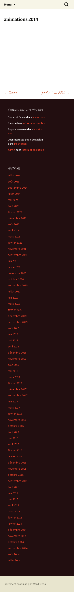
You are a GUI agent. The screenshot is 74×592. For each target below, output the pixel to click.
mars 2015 (14, 511)
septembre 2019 (17, 322)
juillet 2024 (14, 193)
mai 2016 (13, 438)
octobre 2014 (16, 542)
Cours (11, 92)
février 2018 (15, 383)
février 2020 (15, 310)
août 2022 (13, 224)
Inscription (39, 117)
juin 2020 (13, 297)
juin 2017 (13, 401)
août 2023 (13, 206)
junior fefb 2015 (56, 92)
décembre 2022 (17, 218)
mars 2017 (14, 407)
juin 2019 (13, 334)
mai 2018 (13, 371)
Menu (8, 4)
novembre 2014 (17, 536)
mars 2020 (14, 303)
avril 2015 (13, 505)
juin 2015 (13, 493)
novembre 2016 (17, 420)
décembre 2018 (17, 352)
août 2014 (13, 554)
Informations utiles (34, 123)
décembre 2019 (17, 316)
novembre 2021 (17, 248)
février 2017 (15, 413)
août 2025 (13, 181)
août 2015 (13, 487)
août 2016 (13, 432)
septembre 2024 (17, 187)
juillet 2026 (14, 175)
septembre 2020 (17, 285)
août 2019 (13, 328)
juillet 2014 (14, 560)
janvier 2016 (15, 456)
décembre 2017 (17, 389)
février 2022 (15, 242)
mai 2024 (13, 200)
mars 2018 (14, 377)
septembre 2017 (17, 395)
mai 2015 (13, 499)
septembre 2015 (17, 481)
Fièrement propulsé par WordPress (25, 584)
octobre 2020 (16, 279)
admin (11, 150)
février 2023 (15, 212)
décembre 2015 (17, 462)
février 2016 (15, 450)
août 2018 (13, 365)
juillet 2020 (14, 291)
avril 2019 (13, 346)
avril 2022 (13, 230)
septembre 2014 (17, 548)
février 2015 (15, 517)
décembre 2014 (17, 529)
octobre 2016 (16, 426)
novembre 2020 (17, 273)
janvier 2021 (15, 267)
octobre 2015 (16, 475)
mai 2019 (13, 340)
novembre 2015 (17, 468)
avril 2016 (13, 444)
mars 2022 (14, 236)
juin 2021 (13, 261)
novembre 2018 (17, 358)
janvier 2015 (15, 523)
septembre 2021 (17, 255)
